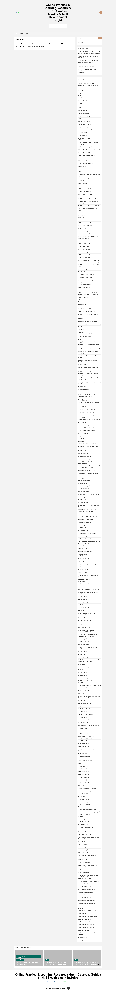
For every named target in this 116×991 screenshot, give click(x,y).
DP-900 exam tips (82, 502)
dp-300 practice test (83, 709)
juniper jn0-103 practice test (85, 433)
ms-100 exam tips (82, 802)
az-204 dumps (82, 596)
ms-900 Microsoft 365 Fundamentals (87, 533)
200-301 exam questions (84, 127)
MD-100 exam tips (82, 774)
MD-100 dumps (82, 769)
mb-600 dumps (82, 741)
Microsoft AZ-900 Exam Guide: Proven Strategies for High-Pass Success (87, 65)
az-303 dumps (81, 605)
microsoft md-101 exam (84, 898)
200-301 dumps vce (83, 116)
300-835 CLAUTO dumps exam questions (88, 149)
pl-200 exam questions (84, 834)
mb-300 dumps (82, 728)
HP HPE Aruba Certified (84, 372)
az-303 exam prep (82, 607)
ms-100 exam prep (82, 799)
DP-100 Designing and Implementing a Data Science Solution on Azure (89, 660)
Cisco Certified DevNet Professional (87, 283)
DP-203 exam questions (84, 456)
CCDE (79, 95)
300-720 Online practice (84, 228)
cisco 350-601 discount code (85, 272)
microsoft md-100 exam (84, 886)
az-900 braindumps (83, 480)
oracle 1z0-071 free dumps (85, 927)
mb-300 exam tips (82, 733)
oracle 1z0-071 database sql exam (87, 916)
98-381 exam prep (82, 569)
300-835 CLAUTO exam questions (86, 158)
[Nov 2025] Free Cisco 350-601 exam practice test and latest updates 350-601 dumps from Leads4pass (89, 71)
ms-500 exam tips (82, 824)
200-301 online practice (84, 130)
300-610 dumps (82, 183)
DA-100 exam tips (82, 657)
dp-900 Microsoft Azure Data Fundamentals (89, 505)
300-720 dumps (82, 220)
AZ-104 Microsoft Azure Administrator (87, 589)
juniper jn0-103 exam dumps (85, 427)
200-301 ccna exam (83, 108)
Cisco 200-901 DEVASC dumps (86, 308)
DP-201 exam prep (82, 690)
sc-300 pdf (80, 869)
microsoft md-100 (82, 884)
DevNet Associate (82, 304)
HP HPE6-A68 (81, 386)
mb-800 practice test (83, 766)
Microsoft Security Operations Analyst (87, 473)
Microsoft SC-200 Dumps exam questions (88, 465)
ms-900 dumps (82, 525)
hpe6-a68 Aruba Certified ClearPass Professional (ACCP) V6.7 (87, 395)
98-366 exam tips (82, 561)
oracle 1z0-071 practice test (85, 930)
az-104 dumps (81, 581)
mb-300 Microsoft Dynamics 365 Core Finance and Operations (87, 737)
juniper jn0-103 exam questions (86, 430)
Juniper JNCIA (81, 418)
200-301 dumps (82, 110)
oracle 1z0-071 (82, 913)
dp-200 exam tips (82, 678)
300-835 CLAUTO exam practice (86, 155)
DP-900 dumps (82, 497)
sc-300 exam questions (84, 862)
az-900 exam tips (82, 491)
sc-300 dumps (81, 860)
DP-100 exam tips (82, 670)
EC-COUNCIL (81, 332)
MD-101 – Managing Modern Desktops (87, 881)
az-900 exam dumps (83, 486)
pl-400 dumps (81, 847)
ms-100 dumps (81, 796)
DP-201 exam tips (82, 693)
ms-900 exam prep (82, 528)
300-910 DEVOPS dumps (84, 284)
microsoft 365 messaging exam (86, 791)
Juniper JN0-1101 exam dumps (85, 409)
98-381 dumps (81, 567)
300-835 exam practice (84, 172)
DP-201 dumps (81, 688)
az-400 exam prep (82, 641)
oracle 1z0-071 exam (83, 922)
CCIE (79, 98)
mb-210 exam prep (82, 720)
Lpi (78, 436)
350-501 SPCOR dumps (84, 257)
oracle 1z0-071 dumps (84, 919)
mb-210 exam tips (82, 722)
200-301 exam (81, 119)
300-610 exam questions (84, 194)
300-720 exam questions (84, 225)
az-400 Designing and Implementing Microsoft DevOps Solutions (87, 635)
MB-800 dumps (82, 753)
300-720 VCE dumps (83, 244)
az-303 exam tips (82, 610)
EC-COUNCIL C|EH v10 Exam (85, 337)
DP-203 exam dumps (83, 450)
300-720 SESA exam (83, 241)
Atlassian (80, 82)
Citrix (79, 327)
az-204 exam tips (82, 602)
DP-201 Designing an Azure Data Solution (88, 685)
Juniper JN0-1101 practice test (85, 415)
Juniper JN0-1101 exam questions (86, 412)
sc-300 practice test (83, 872)
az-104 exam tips (82, 586)
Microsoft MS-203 (82, 794)
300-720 (80, 217)
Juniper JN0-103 (82, 422)
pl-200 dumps (81, 831)
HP (78, 339)
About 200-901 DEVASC (84, 306)
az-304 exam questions (84, 620)
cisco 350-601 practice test (85, 280)
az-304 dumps (81, 617)
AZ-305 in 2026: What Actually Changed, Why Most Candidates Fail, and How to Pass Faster (89, 52)
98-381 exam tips (82, 572)
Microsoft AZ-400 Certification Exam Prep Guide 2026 (27, 963)
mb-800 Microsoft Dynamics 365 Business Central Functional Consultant (88, 759)
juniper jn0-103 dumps (84, 425)
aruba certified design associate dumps (88, 348)
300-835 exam (81, 166)
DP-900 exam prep (82, 499)
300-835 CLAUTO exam (84, 152)
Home (52, 26)
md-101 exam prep (82, 782)
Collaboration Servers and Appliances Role (89, 300)
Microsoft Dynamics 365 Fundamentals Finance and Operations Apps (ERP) (87, 510)
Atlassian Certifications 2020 (85, 83)
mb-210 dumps (82, 717)
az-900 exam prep (82, 488)
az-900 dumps (82, 483)
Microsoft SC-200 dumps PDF (85, 468)
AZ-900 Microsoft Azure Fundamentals (88, 494)
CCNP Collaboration (83, 138)
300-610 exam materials (84, 189)
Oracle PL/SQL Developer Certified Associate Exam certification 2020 (87, 911)
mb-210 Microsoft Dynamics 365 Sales (87, 725)
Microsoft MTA (81, 554)
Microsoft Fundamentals (84, 479)
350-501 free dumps (83, 252)
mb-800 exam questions (84, 756)
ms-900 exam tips (82, 530)
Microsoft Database (83, 476)
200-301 (80, 105)
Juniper (80, 399)
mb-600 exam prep (83, 743)
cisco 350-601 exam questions (86, 274)
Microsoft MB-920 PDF (83, 522)
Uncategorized (81, 937)
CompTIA (80, 329)
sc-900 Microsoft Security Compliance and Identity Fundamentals (89, 542)
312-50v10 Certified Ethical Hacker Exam (88, 334)
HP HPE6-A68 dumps (83, 389)
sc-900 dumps (81, 536)
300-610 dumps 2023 (83, 186)
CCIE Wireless (81, 100)
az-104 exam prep (82, 584)
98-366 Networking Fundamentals (86, 564)
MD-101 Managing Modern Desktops (87, 788)
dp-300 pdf (81, 706)
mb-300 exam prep (82, 731)
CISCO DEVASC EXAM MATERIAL (86, 311)
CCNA (79, 103)
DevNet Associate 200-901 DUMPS (87, 321)
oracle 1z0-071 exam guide (85, 924)
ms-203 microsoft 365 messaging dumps (88, 812)
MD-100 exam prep (83, 771)
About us (63, 26)
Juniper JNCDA (81, 401)
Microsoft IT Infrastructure (84, 551)
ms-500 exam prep (82, 822)
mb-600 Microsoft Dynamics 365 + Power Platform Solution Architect (88, 749)
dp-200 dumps (82, 672)
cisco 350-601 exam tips (84, 277)
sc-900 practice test (83, 548)
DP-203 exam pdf (82, 453)
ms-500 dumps (81, 819)
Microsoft (80, 441)
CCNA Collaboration (83, 132)
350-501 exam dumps (83, 246)
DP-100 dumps (81, 664)
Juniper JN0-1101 (82, 407)
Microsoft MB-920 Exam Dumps (86, 514)
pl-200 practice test (83, 844)
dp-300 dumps (81, 700)
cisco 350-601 (81, 269)
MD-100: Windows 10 (83, 777)
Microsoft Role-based (83, 579)
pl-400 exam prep (82, 850)
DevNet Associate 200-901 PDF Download (88, 324)
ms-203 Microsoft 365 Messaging (86, 809)
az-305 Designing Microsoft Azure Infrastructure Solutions (87, 631)
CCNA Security (82, 135)
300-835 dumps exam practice (85, 163)
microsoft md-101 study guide (85, 903)
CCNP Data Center (82, 179)
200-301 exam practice (84, 124)
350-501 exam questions (84, 249)
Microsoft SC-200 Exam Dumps (86, 470)
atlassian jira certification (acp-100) (87, 85)
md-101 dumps (81, 780)
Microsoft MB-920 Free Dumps (85, 519)
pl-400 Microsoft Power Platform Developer (89, 855)
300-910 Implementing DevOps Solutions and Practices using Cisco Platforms (88, 293)
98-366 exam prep (82, 558)
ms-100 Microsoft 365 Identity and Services (89, 805)
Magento (80, 438)
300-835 (80, 140)
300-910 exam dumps (83, 287)
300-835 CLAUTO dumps (84, 147)
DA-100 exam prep (82, 654)
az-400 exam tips (82, 644)
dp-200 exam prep (82, 675)
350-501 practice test (83, 255)
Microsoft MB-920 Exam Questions (86, 517)
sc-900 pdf (81, 546)
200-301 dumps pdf (83, 113)
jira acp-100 (81, 91)
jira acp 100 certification (84, 88)
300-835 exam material (84, 169)
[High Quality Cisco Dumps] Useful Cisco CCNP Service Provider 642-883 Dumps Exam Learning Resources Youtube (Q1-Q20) (86, 965)
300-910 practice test (83, 297)
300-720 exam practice (84, 223)
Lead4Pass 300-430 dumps (85, 213)
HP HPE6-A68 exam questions (85, 392)
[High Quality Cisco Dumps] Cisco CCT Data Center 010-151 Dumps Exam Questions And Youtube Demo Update (57, 964)
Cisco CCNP (81, 215)
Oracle (79, 909)
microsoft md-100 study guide (85, 892)
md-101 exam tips (82, 785)
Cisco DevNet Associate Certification (87, 314)
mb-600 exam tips (82, 746)
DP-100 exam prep (82, 667)
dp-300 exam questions (84, 703)
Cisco (79, 93)
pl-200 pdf (80, 841)
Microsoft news (82, 906)
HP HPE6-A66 (81, 364)
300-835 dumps (82, 160)
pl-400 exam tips (82, 852)
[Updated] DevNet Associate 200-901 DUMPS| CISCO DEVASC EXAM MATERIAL (89, 61)
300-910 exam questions (84, 290)
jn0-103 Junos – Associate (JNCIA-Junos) (88, 419)
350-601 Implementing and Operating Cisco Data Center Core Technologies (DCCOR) (89, 261)
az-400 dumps (82, 639)
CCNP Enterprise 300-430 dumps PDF (87, 206)
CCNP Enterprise (82, 197)
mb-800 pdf (81, 763)
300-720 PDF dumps (83, 231)
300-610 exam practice (84, 191)
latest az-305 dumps (83, 711)
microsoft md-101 (82, 895)
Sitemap (57, 26)
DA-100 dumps (82, 651)
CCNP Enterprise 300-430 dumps (86, 198)
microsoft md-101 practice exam (86, 900)
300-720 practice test (83, 234)
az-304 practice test (83, 627)
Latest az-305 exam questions (85, 714)
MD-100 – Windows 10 (84, 878)
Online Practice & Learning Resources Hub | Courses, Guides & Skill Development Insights (58, 12)
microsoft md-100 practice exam (86, 889)
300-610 (80, 180)
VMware (80, 940)
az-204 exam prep (82, 599)
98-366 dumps (81, 556)
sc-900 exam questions (84, 539)
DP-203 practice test (83, 459)
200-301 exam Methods (84, 121)
